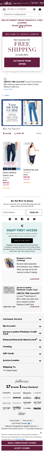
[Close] (41, 432)
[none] (12, 154)
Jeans (7, 95)
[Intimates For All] (7, 408)
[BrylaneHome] (27, 408)
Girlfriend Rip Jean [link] (31, 171)
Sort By (20, 133)
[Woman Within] (17, 393)
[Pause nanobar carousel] (20, 27)
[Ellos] (37, 397)
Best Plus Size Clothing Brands (13, 429)
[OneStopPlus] (7, 393)
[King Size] (37, 408)
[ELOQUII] (17, 403)
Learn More (8, 89)
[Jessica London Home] (16, 9)
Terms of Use (27, 420)
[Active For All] (37, 403)
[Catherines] (37, 393)
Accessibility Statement (34, 429)
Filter (8, 133)
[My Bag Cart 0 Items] (40, 9)
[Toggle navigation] (4, 9)
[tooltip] (8, 3)
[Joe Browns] (27, 397)
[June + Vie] (7, 403)
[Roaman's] (27, 393)
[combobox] (22, 14)
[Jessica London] (7, 397)
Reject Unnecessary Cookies (22, 443)
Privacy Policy (15, 420)
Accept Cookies (22, 448)
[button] (34, 9)
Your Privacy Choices (19, 423)
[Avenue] (17, 397)
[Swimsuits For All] (27, 403)
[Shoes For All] (17, 408)
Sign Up (34, 212)
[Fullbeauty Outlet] (22, 413)
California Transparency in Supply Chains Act (21, 426)
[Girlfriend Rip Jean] (32, 154)
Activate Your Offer (22, 62)
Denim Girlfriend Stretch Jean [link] (9, 175)
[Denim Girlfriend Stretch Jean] (12, 154)
